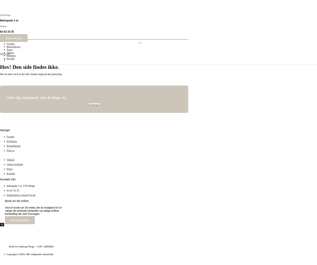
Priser (10, 49)
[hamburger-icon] (140, 42)
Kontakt (11, 58)
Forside (11, 43)
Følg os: (5, 54)
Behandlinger (13, 46)
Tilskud (10, 52)
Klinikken (11, 55)
